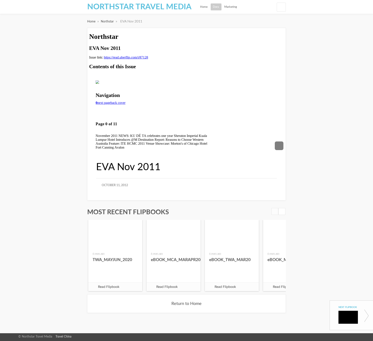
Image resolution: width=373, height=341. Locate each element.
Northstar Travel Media (139, 7)
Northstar (108, 21)
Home (204, 7)
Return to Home (186, 303)
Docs (216, 7)
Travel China (63, 336)
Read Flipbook (108, 287)
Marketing (230, 7)
